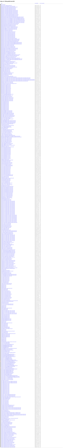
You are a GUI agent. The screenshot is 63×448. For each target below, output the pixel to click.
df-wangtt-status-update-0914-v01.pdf (6, 142)
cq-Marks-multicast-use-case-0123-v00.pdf (6, 133)
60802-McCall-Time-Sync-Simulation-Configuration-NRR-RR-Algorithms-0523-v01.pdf (11, 42)
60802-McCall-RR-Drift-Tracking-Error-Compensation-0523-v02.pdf (9, 27)
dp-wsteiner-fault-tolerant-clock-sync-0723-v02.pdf (7, 254)
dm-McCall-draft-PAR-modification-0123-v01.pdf (7, 190)
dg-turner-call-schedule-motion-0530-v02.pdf (6, 165)
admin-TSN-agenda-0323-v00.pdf (5, 101)
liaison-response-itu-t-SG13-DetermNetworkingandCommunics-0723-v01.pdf (10, 376)
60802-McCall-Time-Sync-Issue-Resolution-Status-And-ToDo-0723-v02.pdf (10, 40)
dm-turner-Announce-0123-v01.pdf (5, 228)
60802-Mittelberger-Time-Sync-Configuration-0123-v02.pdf (8, 50)
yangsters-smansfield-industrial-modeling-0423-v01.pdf (8, 439)
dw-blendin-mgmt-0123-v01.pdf (5, 302)
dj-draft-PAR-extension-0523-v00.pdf (5, 179)
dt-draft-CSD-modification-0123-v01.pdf (6, 272)
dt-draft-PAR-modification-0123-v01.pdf (6, 273)
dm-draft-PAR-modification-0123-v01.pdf (6, 200)
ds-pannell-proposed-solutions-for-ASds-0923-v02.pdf (8, 268)
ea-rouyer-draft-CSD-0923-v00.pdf (5, 342)
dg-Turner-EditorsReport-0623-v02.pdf (6, 148)
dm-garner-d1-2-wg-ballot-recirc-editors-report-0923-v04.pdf (9, 218)
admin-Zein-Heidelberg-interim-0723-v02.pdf (6, 112)
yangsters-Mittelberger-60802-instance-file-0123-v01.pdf (8, 426)
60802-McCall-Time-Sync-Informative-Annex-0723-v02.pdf (8, 33)
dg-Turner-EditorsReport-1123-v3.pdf (5, 156)
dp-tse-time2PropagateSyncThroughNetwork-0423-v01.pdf (8, 250)
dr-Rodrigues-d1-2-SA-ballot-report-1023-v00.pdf (7, 265)
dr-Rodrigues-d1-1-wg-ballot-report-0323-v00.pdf (7, 264)
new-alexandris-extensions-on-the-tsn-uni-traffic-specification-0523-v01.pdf (11, 407)
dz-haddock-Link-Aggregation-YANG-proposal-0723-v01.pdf (8, 333)
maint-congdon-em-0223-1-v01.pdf (5, 384)
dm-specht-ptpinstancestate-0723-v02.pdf (6, 226)
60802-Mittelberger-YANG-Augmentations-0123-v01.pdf (7, 51)
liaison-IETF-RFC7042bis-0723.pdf (5, 351)
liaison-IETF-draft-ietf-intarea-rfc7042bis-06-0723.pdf (8, 352)
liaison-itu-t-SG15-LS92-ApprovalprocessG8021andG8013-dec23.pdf (9, 365)
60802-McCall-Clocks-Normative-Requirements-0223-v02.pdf (8, 8)
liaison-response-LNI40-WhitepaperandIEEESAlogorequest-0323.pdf (9, 375)
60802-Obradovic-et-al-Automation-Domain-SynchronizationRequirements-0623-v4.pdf (11, 59)
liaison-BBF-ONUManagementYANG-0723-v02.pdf (6, 346)
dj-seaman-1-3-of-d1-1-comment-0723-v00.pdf (6, 184)
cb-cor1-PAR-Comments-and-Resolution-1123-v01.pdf (7, 129)
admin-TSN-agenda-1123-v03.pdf (5, 107)
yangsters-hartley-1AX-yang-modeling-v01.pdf (6, 431)
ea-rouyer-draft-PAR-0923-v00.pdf (5, 343)
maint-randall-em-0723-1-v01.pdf (5, 399)
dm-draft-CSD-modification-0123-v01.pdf (6, 199)
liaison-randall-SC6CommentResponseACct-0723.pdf (7, 369)
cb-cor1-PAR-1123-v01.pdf (4, 128)
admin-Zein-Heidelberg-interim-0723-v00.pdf (6, 110)
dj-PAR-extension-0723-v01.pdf (5, 177)
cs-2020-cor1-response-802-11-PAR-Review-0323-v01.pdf (8, 135)
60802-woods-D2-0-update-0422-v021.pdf (6, 88)
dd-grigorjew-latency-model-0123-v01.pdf (6, 139)
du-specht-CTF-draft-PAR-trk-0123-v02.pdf (6, 297)
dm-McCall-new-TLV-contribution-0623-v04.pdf (6, 195)
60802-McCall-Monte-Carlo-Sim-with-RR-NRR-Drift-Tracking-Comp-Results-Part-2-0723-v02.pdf (12, 22)
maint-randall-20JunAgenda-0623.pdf (5, 398)
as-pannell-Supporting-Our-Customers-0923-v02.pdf (7, 125)
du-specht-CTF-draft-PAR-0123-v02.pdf (6, 295)
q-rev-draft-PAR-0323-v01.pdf (5, 420)
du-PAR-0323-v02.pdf (3, 286)
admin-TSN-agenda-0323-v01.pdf (5, 102)
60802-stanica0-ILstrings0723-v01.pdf (6, 84)
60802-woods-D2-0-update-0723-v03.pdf (6, 91)
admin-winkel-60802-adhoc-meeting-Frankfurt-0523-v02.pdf (8, 121)
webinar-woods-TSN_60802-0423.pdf (5, 425)
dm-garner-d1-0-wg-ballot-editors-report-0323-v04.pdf (8, 204)
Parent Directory (3, 4)
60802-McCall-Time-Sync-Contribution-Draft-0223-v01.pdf (8, 31)
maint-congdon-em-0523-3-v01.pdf (5, 388)
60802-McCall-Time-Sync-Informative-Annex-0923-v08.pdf (8, 37)
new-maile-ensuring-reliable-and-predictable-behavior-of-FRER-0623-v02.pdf (10, 413)
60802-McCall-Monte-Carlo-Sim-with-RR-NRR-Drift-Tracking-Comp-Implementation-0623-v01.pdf (12, 18)
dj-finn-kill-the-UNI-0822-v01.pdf (5, 181)
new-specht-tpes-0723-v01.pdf (5, 417)
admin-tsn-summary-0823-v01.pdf (5, 119)
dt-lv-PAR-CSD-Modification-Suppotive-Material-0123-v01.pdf (8, 274)
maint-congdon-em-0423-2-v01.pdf (5, 385)
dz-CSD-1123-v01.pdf (3, 329)
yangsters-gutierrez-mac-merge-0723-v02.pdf (6, 430)
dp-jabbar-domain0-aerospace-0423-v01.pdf (6, 241)
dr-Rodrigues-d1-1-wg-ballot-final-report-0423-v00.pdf (8, 263)
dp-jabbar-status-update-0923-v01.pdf (6, 246)
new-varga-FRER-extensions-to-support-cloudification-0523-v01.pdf (9, 418)
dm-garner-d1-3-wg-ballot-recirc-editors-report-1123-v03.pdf (9, 221)
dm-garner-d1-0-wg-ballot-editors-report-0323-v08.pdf (8, 207)
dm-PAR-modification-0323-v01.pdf (5, 198)
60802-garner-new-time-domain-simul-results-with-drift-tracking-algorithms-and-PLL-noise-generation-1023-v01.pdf (15, 77)
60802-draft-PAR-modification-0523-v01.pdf (6, 74)
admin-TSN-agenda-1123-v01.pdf (5, 105)
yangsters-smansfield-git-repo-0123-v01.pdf (6, 436)
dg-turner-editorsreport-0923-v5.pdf (5, 172)
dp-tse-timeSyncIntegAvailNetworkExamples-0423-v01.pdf (8, 251)
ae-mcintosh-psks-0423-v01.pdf (5, 124)
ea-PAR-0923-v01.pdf (3, 339)
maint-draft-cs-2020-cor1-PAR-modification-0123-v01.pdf (8, 394)
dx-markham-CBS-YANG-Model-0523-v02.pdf (6, 319)
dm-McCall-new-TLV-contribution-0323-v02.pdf (6, 193)
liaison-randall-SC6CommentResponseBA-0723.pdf (7, 371)
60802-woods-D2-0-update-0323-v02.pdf (6, 87)
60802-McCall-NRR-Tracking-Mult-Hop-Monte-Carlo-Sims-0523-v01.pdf (9, 24)
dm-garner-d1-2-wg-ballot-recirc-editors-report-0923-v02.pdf (9, 216)
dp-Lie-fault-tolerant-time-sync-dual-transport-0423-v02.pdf (9, 231)
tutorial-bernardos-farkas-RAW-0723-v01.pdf (6, 422)
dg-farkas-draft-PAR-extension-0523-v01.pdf (6, 162)
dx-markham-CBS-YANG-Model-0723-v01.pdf (6, 320)
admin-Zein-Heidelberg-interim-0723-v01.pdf (6, 111)
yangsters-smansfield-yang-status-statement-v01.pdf (7, 445)
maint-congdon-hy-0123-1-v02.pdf (5, 390)
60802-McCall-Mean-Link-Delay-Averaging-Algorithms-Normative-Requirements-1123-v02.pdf (12, 17)
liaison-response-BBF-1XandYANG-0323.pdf (6, 374)
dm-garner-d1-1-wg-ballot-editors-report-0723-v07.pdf (8, 214)
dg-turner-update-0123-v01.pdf (5, 176)
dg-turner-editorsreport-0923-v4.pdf (5, 171)
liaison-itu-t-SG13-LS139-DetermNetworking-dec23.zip (8, 361)
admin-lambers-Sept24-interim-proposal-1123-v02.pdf (7, 116)
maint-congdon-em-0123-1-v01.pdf (5, 383)
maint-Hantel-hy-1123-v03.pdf (5, 380)
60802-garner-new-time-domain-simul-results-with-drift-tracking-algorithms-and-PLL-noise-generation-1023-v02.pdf (15, 78)
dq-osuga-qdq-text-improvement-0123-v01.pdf (6, 258)
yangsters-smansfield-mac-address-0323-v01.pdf (7, 441)
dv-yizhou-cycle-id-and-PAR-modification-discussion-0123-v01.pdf (9, 300)
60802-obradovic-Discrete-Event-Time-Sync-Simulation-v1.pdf (8, 83)
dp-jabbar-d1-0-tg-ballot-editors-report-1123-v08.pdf (8, 240)
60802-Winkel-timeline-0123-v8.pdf (5, 69)
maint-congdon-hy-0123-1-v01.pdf (5, 389)
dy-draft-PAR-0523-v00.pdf (4, 325)
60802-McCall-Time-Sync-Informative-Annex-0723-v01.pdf (8, 32)
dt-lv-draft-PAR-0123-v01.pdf (5, 282)
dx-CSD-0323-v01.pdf (3, 305)
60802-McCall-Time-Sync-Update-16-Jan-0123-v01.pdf (7, 45)
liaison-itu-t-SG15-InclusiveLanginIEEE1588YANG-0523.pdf (8, 362)
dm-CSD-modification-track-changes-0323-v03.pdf (7, 186)
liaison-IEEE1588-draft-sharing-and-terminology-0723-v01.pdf (9, 348)
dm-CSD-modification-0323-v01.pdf (5, 185)
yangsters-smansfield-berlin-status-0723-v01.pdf (7, 434)
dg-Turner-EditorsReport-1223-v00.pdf (6, 158)
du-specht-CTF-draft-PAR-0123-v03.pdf (6, 296)
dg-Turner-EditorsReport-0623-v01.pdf (6, 147)
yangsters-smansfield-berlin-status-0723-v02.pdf (7, 435)
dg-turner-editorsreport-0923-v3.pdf (5, 170)
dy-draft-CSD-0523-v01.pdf (4, 324)
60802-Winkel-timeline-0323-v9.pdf (5, 70)
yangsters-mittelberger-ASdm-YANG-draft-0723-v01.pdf (8, 432)
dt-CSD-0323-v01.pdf (3, 269)
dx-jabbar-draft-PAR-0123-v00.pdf (5, 316)
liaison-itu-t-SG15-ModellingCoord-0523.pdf (6, 367)
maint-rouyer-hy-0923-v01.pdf (5, 402)
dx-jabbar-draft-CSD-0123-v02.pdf (5, 315)
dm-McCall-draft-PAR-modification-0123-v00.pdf (7, 189)
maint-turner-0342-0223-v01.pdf (5, 404)
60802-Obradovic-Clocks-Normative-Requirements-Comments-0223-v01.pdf (10, 55)
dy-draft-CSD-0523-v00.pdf (4, 323)
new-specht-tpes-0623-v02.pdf (5, 416)
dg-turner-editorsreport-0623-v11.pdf (6, 167)
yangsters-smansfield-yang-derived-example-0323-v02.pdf (8, 444)
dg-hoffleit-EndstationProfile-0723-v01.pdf (6, 163)
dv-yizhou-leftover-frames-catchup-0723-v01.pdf (7, 301)
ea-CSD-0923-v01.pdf (3, 337)
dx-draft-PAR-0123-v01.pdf (4, 309)
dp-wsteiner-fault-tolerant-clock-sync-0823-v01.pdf (7, 255)
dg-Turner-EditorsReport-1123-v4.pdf (5, 157)
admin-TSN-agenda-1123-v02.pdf (5, 106)
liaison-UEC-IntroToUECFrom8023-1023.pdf (6, 357)
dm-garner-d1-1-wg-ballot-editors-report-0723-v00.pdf (8, 208)
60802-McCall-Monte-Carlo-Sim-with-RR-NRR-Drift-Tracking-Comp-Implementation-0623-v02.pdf (12, 19)
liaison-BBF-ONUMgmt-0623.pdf (5, 347)
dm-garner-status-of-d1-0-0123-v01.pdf (6, 223)
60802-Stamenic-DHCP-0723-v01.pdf (5, 64)
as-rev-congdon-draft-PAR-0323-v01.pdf (6, 126)
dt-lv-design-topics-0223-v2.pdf (5, 277)
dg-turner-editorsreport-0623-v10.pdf (6, 166)
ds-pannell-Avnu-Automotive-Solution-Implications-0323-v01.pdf (9, 267)
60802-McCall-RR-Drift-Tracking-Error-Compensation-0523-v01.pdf (9, 26)
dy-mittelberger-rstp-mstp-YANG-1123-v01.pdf (6, 328)
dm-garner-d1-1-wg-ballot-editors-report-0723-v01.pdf (8, 209)
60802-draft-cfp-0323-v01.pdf (5, 75)
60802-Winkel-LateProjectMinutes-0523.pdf (6, 68)
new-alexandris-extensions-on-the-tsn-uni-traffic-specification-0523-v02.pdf (11, 408)
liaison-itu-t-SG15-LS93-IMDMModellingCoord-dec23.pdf (8, 366)
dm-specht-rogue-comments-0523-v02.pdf (6, 227)
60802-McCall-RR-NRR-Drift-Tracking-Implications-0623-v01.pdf (9, 28)
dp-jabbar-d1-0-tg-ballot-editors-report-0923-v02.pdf (8, 236)
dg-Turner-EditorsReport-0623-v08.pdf (6, 153)
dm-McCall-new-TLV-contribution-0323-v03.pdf (6, 194)
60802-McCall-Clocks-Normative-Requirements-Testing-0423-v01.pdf (9, 10)
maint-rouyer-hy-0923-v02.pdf (5, 403)
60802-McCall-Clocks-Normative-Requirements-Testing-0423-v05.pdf (9, 13)
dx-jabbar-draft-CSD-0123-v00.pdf (5, 314)
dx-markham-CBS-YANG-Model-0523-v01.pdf (6, 318)
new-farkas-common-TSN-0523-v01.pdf (5, 411)
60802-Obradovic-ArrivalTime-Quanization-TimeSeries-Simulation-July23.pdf (10, 54)
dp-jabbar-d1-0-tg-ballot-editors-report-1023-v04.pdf (8, 237)
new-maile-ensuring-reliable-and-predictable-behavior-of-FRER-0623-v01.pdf (10, 412)
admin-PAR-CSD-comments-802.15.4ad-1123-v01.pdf (7, 97)
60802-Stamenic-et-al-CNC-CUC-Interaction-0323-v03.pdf (8, 65)
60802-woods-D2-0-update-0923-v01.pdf (6, 92)
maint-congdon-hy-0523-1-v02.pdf (5, 393)
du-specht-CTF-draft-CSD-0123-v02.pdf (6, 292)
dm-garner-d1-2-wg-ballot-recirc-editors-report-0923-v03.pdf (9, 217)
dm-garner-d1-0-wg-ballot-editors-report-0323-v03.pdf (8, 203)
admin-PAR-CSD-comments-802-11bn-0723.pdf (6, 96)
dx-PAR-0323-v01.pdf (3, 306)
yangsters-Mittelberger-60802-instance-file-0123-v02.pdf (8, 427)
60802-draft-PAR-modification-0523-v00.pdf (6, 73)
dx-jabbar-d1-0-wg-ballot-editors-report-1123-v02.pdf (8, 311)
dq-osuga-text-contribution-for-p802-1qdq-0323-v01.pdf (8, 260)
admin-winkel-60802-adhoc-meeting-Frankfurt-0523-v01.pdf (8, 120)
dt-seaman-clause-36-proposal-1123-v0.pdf (6, 283)
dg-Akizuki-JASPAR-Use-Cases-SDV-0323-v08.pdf (7, 143)
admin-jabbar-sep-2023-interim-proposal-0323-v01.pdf (8, 115)
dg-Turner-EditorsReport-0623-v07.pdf (6, 152)
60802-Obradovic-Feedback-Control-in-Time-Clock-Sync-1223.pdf (9, 56)
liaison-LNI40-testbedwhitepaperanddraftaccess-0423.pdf (8, 356)
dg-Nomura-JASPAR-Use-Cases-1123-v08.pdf (6, 144)
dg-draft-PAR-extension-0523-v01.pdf (5, 161)
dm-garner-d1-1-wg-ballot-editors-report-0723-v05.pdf (8, 212)
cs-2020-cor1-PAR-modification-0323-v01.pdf (6, 134)
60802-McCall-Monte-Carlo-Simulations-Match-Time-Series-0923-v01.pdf (10, 23)
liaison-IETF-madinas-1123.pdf (5, 353)
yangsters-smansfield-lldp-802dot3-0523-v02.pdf (7, 440)
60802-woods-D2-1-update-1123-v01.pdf (6, 93)
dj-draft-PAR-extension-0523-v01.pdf (5, 180)
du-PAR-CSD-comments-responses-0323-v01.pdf (6, 288)
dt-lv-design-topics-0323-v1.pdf (5, 278)
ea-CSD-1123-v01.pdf (3, 338)
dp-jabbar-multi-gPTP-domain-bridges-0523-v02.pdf (7, 244)
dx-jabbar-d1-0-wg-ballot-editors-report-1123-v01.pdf (8, 310)
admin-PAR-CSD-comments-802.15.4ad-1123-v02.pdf (7, 98)
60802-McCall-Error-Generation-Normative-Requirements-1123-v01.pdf (9, 14)
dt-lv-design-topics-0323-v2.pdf (5, 279)
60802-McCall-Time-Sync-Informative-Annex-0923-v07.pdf (8, 36)
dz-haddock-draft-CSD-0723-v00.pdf (5, 334)
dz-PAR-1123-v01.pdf (3, 330)
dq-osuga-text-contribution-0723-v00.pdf (6, 259)
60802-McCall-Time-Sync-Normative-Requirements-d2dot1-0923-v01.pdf (9, 41)
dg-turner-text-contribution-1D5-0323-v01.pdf (7, 175)
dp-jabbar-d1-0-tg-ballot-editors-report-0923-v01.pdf (8, 235)
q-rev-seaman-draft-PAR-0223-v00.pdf (5, 421)
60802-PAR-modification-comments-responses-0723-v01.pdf (8, 61)
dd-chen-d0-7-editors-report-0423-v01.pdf (6, 138)
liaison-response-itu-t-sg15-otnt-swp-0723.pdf (7, 379)
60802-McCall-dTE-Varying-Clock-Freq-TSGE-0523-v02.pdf (8, 47)
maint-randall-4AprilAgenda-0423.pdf (5, 397)
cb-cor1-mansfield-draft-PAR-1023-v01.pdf (6, 130)
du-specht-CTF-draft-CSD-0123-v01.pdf (6, 291)
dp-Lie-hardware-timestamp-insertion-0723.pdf (7, 232)
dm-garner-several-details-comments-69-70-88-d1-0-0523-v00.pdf (9, 222)
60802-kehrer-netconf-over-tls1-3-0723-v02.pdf (7, 82)
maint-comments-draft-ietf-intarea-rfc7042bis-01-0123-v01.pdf (9, 381)
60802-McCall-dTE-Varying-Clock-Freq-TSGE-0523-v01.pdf (8, 46)
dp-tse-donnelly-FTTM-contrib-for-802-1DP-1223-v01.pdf (8, 249)
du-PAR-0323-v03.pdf (3, 287)
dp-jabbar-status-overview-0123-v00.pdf (6, 245)
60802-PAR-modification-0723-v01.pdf (5, 60)
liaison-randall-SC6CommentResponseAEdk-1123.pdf (7, 370)
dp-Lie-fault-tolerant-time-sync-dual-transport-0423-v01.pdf (9, 230)
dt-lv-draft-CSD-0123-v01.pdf (5, 281)
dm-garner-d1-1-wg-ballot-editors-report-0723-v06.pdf (8, 213)
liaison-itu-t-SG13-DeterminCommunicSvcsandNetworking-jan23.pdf (9, 360)
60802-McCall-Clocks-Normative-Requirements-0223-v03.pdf (8, 9)
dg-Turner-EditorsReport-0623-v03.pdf (6, 149)
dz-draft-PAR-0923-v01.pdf (4, 332)
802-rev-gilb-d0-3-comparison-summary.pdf (6, 5)
